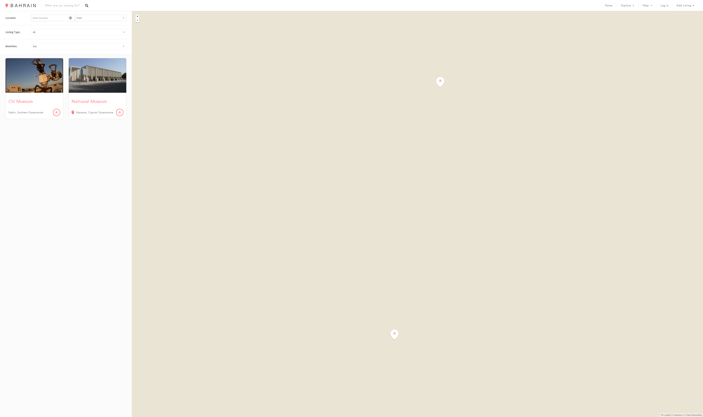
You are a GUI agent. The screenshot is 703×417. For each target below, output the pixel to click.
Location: (10, 18)
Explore (626, 5)
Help (646, 5)
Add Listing (683, 5)
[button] (78, 32)
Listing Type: (12, 32)
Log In (664, 5)
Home (608, 5)
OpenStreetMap (694, 415)
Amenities (11, 46)
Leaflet (667, 415)
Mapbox (678, 415)
